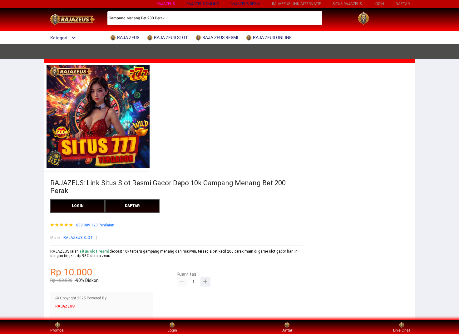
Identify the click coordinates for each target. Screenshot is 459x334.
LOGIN (378, 4)
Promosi (57, 330)
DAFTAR (403, 4)
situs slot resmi (94, 251)
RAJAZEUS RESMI (245, 4)
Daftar (286, 330)
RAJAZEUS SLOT (78, 237)
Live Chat (401, 330)
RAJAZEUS (165, 4)
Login (172, 330)
